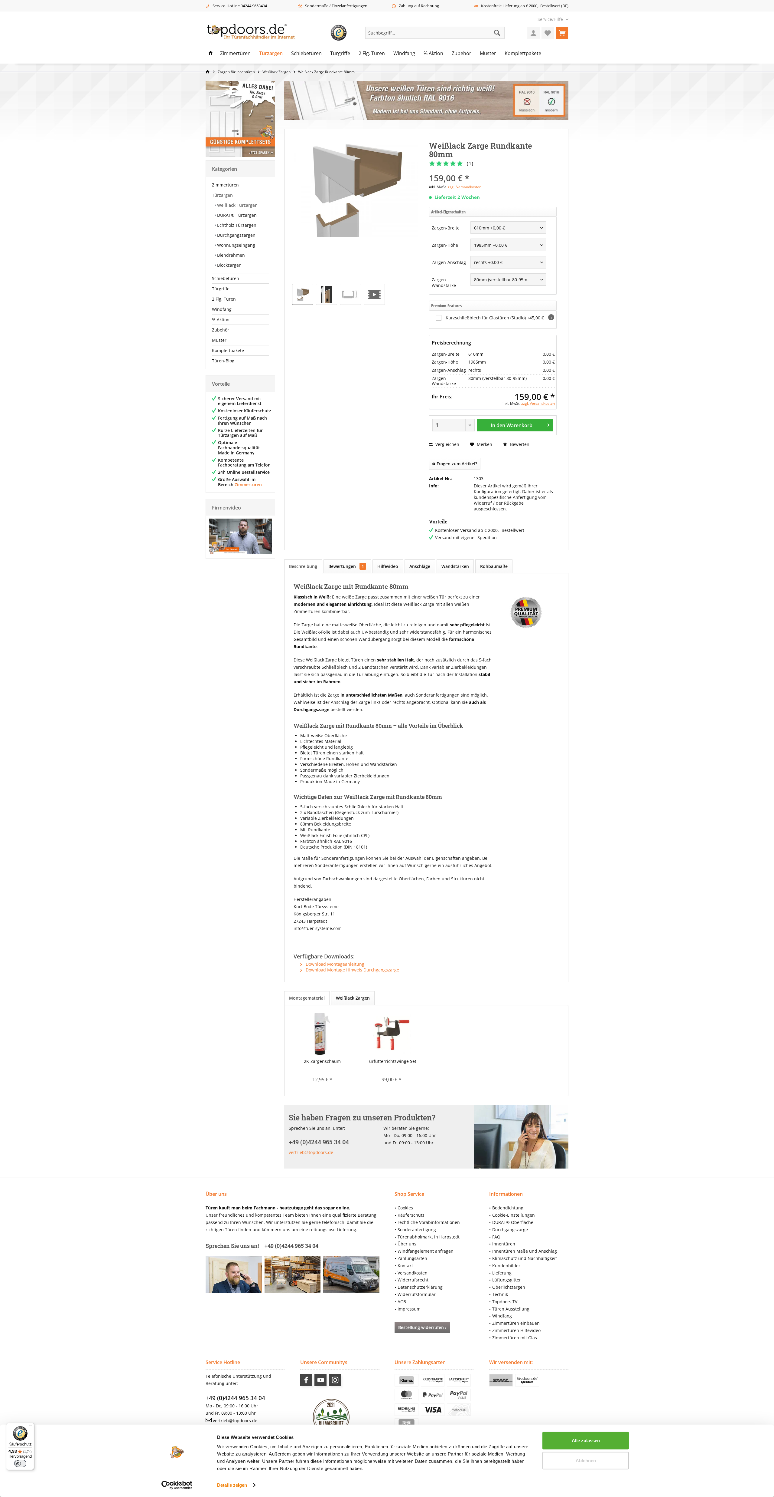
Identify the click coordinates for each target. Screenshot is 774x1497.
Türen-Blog (223, 361)
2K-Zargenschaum (322, 1061)
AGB (402, 1301)
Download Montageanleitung (334, 964)
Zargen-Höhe (445, 245)
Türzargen (222, 195)
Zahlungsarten (412, 1258)
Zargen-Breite (446, 228)
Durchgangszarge (510, 1229)
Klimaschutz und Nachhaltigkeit (524, 1258)
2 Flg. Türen (224, 299)
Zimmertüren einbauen (516, 1323)
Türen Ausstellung (510, 1309)
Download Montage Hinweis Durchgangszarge (351, 970)
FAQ (496, 1237)
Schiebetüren (225, 278)
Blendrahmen (230, 255)
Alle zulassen (586, 1440)
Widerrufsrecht (413, 1280)
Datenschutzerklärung (420, 1287)
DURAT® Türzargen (236, 215)
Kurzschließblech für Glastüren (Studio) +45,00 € (495, 318)
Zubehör (220, 330)
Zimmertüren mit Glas (514, 1337)
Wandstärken (455, 566)
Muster (219, 340)
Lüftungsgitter (506, 1280)
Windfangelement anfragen (426, 1251)
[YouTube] (320, 1380)
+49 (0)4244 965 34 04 (235, 1398)
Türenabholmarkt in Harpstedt (429, 1237)
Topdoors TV (504, 1301)
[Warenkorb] (562, 33)
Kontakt (405, 1265)
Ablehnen (586, 1460)
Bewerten (519, 444)
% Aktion (220, 319)
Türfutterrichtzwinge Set (391, 1061)
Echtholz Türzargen (236, 225)
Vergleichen (446, 444)
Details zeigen (232, 1485)
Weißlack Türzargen (237, 205)
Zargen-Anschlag (449, 262)
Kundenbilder (506, 1265)
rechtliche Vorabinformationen (429, 1222)
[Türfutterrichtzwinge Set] (392, 1034)
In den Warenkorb (511, 425)
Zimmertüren (225, 185)
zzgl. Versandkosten (464, 187)
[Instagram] (335, 1380)
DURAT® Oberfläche (512, 1222)
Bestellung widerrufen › (422, 1327)
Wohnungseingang (235, 245)
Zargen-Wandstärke (444, 282)
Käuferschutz (411, 1215)
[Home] (211, 54)
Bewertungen (346, 566)
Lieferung (502, 1273)
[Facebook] (306, 1380)
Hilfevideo (387, 566)
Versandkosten (413, 1273)
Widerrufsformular (417, 1294)
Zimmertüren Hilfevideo (516, 1330)
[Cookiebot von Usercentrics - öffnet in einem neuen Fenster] (177, 1485)
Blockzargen (229, 265)
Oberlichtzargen (508, 1287)
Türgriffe (220, 289)
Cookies (405, 1208)
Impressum (409, 1309)
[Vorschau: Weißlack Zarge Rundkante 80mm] (302, 294)
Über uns (407, 1244)
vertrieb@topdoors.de (311, 1152)
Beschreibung (303, 566)
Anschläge (419, 566)
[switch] (20, 1463)
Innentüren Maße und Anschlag (524, 1251)
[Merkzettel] (547, 33)
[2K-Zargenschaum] (322, 1034)
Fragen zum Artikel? (456, 464)
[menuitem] (550, 19)
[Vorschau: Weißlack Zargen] (374, 294)
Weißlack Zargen (353, 998)
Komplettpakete (228, 350)
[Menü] (30, 1426)
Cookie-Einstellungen (513, 1215)
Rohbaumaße (494, 566)
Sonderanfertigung (417, 1229)
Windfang (222, 309)
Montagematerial (307, 998)
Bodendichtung (507, 1208)
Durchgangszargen (235, 235)
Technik (500, 1294)
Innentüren (503, 1244)
